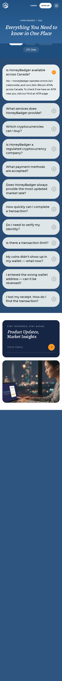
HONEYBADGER (27, 20)
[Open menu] (56, 6)
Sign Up (46, 6)
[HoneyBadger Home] (5, 6)
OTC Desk (31, 49)
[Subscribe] (51, 347)
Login (34, 6)
